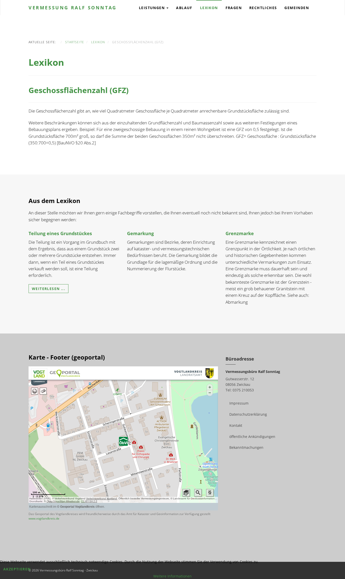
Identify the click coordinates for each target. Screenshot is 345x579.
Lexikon (209, 7)
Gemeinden (296, 7)
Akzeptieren (17, 569)
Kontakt (235, 425)
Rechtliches (263, 7)
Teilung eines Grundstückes (60, 233)
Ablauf (184, 7)
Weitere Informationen (172, 576)
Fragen (234, 7)
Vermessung (73, 8)
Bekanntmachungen (246, 447)
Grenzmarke (240, 233)
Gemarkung (140, 233)
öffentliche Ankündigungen (252, 436)
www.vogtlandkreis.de (44, 518)
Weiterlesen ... (48, 288)
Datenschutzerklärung (248, 414)
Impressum (239, 403)
